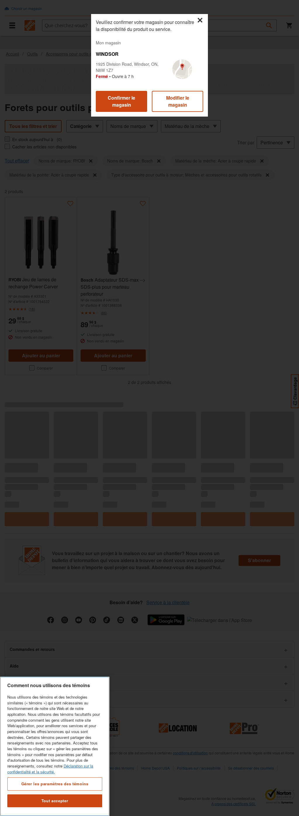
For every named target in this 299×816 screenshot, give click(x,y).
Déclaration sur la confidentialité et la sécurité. (50, 769)
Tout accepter (54, 800)
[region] (54, 746)
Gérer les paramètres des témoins (54, 783)
